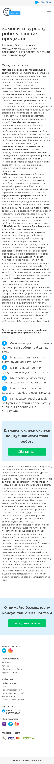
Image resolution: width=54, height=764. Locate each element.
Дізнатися (27, 452)
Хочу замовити (27, 623)
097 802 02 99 (44, 2)
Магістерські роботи (12, 669)
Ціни (4, 686)
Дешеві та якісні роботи (13, 700)
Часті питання (8, 696)
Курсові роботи (9, 672)
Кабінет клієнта (9, 683)
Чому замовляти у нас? (13, 693)
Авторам (6, 666)
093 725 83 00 (13, 713)
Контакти (6, 662)
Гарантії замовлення (12, 690)
